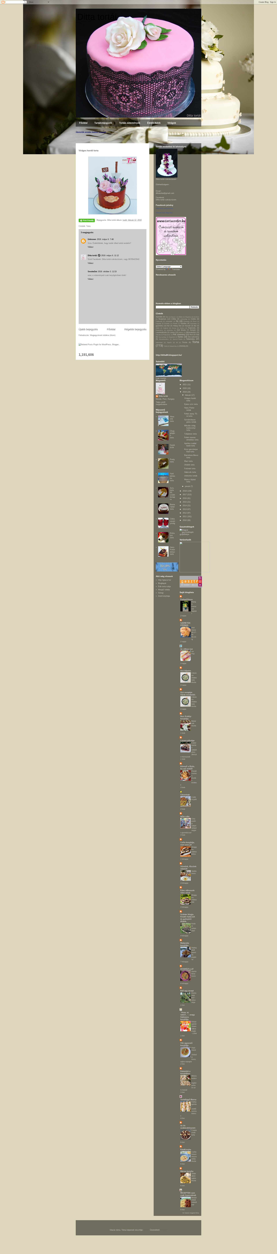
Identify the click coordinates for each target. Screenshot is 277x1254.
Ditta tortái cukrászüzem (166, 200)
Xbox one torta (172, 419)
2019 (185, 392)
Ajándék (159, 317)
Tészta (184, 342)
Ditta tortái (97, 17)
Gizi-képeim (185, 671)
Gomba (183, 323)
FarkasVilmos (186, 599)
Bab (167, 317)
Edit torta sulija (164, 586)
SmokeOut (92, 271)
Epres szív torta (191, 404)
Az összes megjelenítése (191, 1213)
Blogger (164, 1230)
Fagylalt (158, 323)
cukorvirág (183, 319)
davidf (146, 1230)
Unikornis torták (190, 476)
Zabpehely (173, 346)
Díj (177, 321)
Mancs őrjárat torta (190, 480)
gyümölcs (159, 326)
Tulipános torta (190, 434)
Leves (172, 332)
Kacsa (174, 328)
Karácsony (159, 330)
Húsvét (187, 326)
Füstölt (175, 323)
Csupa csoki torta (194, 1132)
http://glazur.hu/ (164, 580)
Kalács (182, 328)
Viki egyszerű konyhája (186, 1044)
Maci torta (188, 461)
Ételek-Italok (154, 123)
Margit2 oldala (164, 590)
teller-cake (184, 816)
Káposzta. (192, 328)
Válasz (90, 247)
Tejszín (169, 342)
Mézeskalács (191, 332)
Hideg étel (177, 326)
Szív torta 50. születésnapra (172, 493)
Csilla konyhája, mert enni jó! (187, 843)
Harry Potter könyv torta (172, 550)
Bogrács (188, 317)
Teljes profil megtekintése (161, 403)
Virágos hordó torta (190, 399)
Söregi (160, 593)
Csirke (193, 319)
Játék (157, 328)
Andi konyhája (164, 596)
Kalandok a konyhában (185, 1072)
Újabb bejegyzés (88, 329)
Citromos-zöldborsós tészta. (194, 677)
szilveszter (159, 342)
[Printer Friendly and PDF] (87, 221)
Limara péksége (187, 740)
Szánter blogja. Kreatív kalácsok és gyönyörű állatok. (187, 917)
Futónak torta (189, 468)
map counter (161, 378)
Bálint (181, 317)
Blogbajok (162, 583)
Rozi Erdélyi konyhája (185, 717)
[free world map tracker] (169, 376)
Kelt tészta (181, 330)
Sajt (197, 334)
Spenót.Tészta (178, 339)
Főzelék (167, 323)
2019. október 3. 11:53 (107, 271)
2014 (185, 505)
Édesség (186, 321)
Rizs (191, 334)
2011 (185, 516)
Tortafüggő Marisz (188, 1099)
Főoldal (83, 123)
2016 (185, 498)
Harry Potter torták (189, 409)
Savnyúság (162, 337)
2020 (185, 388)
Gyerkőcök (172, 446)
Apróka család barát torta (190, 444)
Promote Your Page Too (164, 213)
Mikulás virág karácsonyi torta (189, 428)
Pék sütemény (179, 334)
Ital (195, 326)
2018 (185, 491)
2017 (185, 494)
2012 (185, 513)
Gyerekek (193, 323)
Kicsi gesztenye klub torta (191, 450)
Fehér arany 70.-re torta (191, 415)
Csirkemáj (159, 321)
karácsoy (170, 330)
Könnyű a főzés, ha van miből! (187, 767)
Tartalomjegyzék (103, 123)
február (188, 395)
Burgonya (162, 319)
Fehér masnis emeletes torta (191, 438)
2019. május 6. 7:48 (105, 239)
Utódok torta (189, 465)
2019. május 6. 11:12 (110, 255)
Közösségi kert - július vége (193, 997)
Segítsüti (172, 337)
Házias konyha (186, 1171)
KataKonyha (185, 1149)
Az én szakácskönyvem (187, 1126)
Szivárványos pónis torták (190, 421)
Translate (176, 269)
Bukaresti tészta (193, 723)
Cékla (173, 319)
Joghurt (165, 328)
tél (177, 342)
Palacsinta (166, 334)
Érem (194, 321)
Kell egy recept (187, 991)
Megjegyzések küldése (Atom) (102, 335)
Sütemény (190, 339)
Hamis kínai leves (193, 973)
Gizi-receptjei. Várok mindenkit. (188, 693)
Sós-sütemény (193, 337)
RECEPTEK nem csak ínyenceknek (188, 1194)
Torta (88, 226)
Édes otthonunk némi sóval (187, 891)
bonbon (196, 317)
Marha (181, 332)
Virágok (171, 123)
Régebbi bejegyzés (135, 329)
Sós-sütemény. (164, 339)
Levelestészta (161, 332)
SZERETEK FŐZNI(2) (185, 624)
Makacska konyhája (184, 944)
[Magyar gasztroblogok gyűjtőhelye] (189, 534)
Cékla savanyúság (172, 521)
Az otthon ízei (186, 649)
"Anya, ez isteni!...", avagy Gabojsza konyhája (187, 1015)
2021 (185, 384)
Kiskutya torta (172, 535)
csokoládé (169, 321)
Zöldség (182, 346)
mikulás (158, 334)
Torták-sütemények (129, 123)
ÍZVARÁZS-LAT (187, 969)
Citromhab (185, 795)
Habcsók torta (190, 472)
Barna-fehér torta (172, 506)
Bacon (173, 317)
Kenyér (193, 330)
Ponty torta (172, 460)
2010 (185, 520)
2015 (185, 502)
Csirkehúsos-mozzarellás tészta (194, 1156)
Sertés (180, 337)
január (188, 486)
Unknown (92, 239)
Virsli (165, 346)
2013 (185, 509)
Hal (168, 326)
